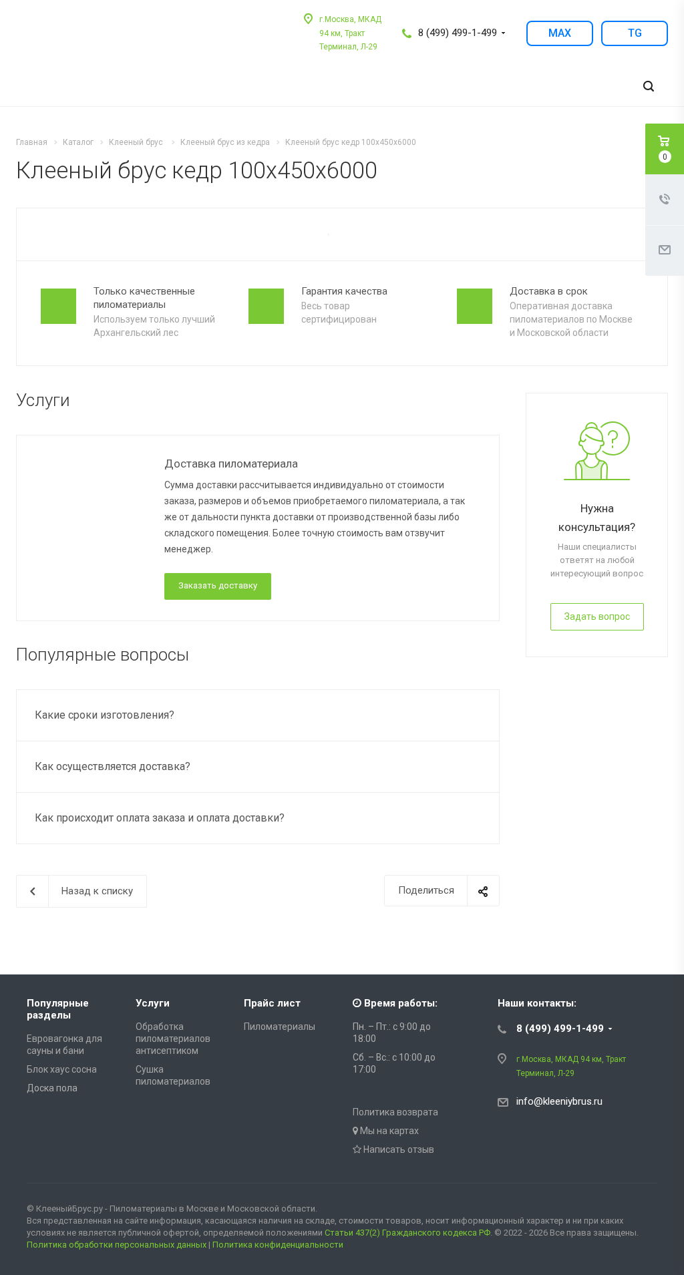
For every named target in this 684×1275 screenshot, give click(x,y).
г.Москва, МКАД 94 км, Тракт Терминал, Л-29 (350, 33)
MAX (559, 33)
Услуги (153, 1003)
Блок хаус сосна (62, 1069)
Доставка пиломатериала (231, 463)
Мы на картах (388, 1130)
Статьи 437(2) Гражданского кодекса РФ (407, 1233)
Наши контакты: (537, 1003)
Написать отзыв (397, 1149)
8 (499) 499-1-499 (457, 33)
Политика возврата (395, 1112)
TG (635, 33)
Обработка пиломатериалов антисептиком (173, 1038)
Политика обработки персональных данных (116, 1245)
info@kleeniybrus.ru (559, 1101)
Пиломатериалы (279, 1026)
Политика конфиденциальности (277, 1245)
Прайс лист (272, 1003)
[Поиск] (648, 86)
